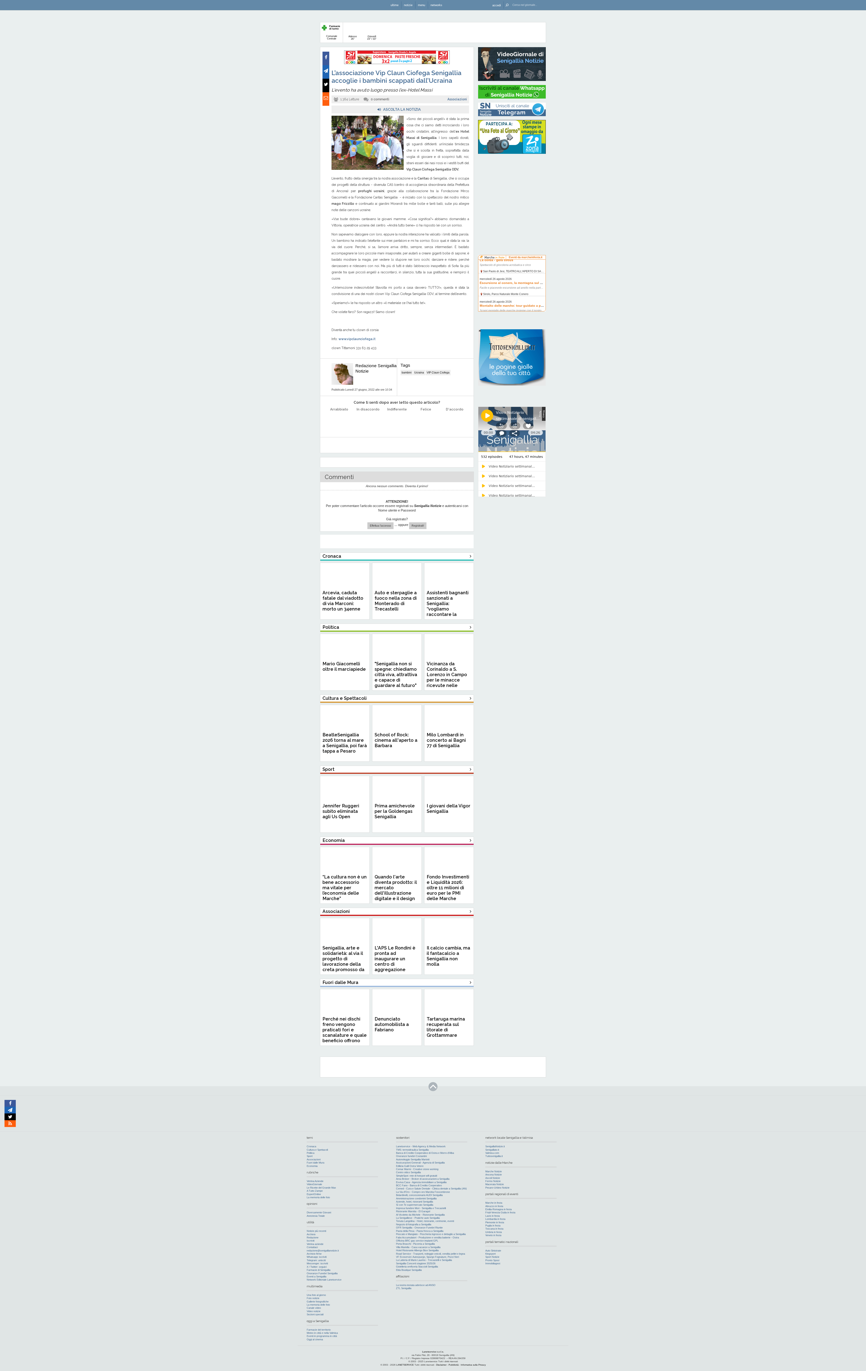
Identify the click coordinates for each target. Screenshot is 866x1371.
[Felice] (425, 420)
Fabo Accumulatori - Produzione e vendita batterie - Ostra (427, 1237)
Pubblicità (454, 1365)
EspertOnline (314, 1194)
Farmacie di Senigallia (318, 1270)
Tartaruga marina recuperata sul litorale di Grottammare (446, 1027)
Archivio (311, 1234)
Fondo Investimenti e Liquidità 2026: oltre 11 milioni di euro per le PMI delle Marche (448, 887)
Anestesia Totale (316, 1215)
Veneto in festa (493, 1235)
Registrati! (418, 525)
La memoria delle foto (318, 1197)
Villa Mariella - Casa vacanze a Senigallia (418, 1247)
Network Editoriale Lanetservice (324, 1279)
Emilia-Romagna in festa (498, 1209)
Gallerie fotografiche (318, 1301)
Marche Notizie (493, 1171)
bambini (407, 372)
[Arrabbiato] (339, 420)
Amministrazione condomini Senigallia (416, 1198)
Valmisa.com (492, 1153)
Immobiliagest (492, 1263)
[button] (496, 5)
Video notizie (313, 1311)
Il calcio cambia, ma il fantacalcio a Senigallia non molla (448, 956)
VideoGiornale (314, 1184)
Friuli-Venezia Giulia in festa (500, 1212)
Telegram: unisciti (316, 1260)
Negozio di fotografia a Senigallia (413, 1224)
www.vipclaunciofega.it (357, 339)
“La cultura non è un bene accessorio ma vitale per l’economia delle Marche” (344, 887)
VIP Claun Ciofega (438, 372)
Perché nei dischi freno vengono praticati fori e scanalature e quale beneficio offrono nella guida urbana (344, 1032)
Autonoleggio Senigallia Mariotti (412, 1159)
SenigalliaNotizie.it (495, 1146)
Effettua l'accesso (380, 525)
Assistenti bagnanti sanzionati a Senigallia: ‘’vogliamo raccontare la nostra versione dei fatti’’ (448, 609)
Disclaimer (441, 1365)
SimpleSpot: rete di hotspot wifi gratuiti (416, 1175)
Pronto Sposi (492, 1260)
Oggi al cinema (315, 1339)
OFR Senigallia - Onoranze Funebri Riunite (419, 1227)
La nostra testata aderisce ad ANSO (415, 1285)
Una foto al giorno (316, 1295)
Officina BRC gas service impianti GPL (417, 1240)
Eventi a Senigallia (316, 1276)
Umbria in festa (493, 1232)
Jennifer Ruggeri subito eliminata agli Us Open (340, 811)
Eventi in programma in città (322, 1336)
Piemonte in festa (494, 1222)
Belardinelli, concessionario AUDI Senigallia (419, 1195)
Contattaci (312, 1247)
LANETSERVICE (405, 1365)
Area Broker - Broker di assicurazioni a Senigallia (422, 1178)
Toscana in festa (494, 1228)
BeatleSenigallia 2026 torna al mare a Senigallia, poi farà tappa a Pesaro (344, 743)
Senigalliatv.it (492, 1149)
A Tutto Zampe (315, 1190)
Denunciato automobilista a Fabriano (392, 1024)
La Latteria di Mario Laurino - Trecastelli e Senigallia (424, 1260)
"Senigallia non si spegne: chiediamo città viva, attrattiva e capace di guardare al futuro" (396, 674)
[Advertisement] (512, 186)
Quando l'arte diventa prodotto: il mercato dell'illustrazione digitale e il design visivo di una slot (396, 890)
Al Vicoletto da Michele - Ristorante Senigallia (420, 1214)
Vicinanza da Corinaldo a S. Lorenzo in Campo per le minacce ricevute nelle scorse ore (447, 677)
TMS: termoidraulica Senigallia (412, 1149)
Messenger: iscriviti (317, 1263)
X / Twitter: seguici (317, 1266)
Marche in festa (493, 1202)
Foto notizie (313, 1298)
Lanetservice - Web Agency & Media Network (421, 1146)
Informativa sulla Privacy (473, 1365)
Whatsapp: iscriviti (317, 1257)
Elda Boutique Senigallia (409, 1270)
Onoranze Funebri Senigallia (322, 1273)
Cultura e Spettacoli (317, 1149)
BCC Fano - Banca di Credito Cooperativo (419, 1185)
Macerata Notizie (494, 1184)
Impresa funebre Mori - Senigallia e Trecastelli (421, 1208)
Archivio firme (314, 1253)
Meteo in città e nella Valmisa (322, 1333)
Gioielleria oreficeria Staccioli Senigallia (417, 1266)
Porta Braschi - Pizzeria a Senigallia (415, 1243)
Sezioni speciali (315, 1314)
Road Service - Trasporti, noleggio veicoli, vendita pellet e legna (430, 1253)
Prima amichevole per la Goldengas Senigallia (395, 811)
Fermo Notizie (493, 1181)
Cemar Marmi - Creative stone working (417, 1169)
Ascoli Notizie (492, 1178)
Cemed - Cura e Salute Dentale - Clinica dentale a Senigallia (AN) (431, 1188)
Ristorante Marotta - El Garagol (413, 1211)
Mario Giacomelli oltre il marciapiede (344, 666)
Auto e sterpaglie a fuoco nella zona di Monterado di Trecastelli (396, 601)
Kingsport (490, 1253)
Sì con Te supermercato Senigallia (414, 1204)
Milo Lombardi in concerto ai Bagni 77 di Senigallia (446, 740)
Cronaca (311, 1146)
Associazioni (457, 99)
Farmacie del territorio (319, 1329)
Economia (312, 1166)
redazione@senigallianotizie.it (323, 1250)
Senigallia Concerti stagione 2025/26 (415, 1263)
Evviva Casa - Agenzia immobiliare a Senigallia (421, 1182)
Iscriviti (310, 1240)
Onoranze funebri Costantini (411, 1156)
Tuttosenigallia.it (494, 1156)
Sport (310, 1156)
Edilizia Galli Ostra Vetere (410, 1166)
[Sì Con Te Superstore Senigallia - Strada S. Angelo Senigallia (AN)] (397, 63)
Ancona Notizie (493, 1174)
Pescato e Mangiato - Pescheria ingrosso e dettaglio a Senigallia (431, 1234)
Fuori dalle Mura (315, 1162)
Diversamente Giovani (319, 1212)
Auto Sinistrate (493, 1250)
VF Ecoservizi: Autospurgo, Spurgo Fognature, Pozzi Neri (427, 1257)
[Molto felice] (454, 420)
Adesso (352, 37)
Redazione (312, 1237)
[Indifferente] (397, 420)
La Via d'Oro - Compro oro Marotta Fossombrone (423, 1192)
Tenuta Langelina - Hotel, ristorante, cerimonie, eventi (425, 1221)
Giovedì (371, 37)
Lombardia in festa (495, 1219)
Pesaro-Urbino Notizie (497, 1187)
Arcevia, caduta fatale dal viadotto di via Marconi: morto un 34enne (342, 601)
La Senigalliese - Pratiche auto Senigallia (418, 1218)
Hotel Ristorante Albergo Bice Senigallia (417, 1250)
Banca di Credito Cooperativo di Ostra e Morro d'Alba (425, 1153)
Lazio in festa (492, 1215)
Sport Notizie (492, 1257)
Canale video (314, 1307)
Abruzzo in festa (494, 1206)
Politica (310, 1153)
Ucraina (419, 372)
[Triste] (368, 420)
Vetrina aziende (315, 1244)
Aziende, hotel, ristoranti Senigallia (414, 1201)
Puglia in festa (492, 1225)
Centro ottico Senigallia (408, 1172)
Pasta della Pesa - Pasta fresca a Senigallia (419, 1231)
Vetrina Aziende (315, 1181)
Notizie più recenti (316, 1231)
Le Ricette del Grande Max (321, 1187)
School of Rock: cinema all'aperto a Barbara (396, 740)
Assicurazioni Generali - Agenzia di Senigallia (420, 1162)
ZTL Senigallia (403, 1288)
